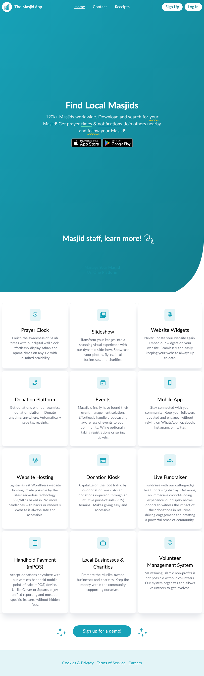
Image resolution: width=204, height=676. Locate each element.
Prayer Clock (35, 330)
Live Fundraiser (170, 477)
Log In (193, 7)
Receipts (122, 7)
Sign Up (172, 7)
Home (79, 7)
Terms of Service (111, 663)
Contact (100, 7)
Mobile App (170, 399)
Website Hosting (35, 477)
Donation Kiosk (103, 477)
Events (103, 399)
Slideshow (103, 332)
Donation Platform (35, 399)
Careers (135, 663)
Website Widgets (170, 330)
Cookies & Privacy (78, 663)
